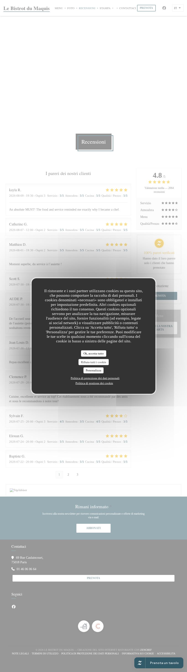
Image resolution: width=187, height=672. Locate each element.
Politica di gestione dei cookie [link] (94, 383)
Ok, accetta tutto (93, 353)
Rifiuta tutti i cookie (93, 362)
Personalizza (93, 370)
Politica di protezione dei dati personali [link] (95, 378)
